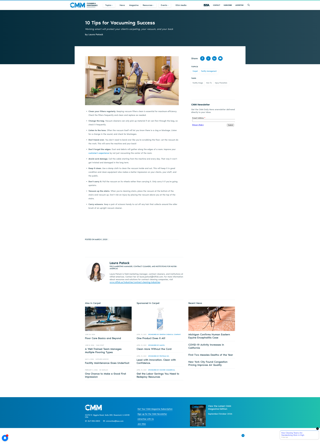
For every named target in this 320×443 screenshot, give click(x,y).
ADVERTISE (239, 5)
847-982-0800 (94, 421)
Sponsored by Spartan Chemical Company (164, 334)
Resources (147, 5)
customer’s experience (98, 153)
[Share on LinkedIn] (214, 58)
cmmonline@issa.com (115, 421)
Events (164, 5)
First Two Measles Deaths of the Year (210, 354)
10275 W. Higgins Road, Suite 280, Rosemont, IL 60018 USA (107, 416)
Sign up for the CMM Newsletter (152, 414)
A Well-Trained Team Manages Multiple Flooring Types (103, 350)
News (122, 5)
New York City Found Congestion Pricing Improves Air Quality (208, 363)
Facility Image (198, 83)
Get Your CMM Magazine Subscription (155, 409)
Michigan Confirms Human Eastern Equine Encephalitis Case (209, 336)
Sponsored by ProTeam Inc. (158, 356)
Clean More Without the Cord (154, 348)
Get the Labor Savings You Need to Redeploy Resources (158, 375)
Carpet (195, 71)
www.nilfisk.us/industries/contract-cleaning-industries (135, 282)
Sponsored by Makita (156, 345)
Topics (108, 5)
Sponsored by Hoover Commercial (161, 370)
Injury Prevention (221, 83)
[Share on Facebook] (202, 58)
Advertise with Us (146, 419)
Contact (216, 5)
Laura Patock (120, 263)
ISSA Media (181, 5)
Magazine (133, 5)
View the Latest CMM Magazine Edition (219, 407)
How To (209, 83)
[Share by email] (220, 58)
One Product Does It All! (151, 338)
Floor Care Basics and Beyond (103, 338)
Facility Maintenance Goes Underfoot (107, 362)
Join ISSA (142, 424)
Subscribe (228, 5)
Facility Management (209, 71)
